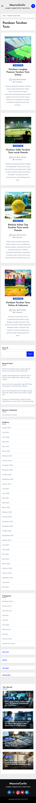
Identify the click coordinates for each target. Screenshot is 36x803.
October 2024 (6, 531)
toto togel (5, 668)
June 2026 (6, 437)
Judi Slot (5, 620)
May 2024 (5, 554)
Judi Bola (5, 615)
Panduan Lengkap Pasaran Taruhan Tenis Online (18, 72)
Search (5, 348)
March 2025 (6, 507)
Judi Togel (5, 625)
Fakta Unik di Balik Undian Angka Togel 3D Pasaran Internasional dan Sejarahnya (17, 703)
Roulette (5, 634)
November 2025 (7, 470)
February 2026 (7, 456)
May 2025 (5, 498)
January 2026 (7, 460)
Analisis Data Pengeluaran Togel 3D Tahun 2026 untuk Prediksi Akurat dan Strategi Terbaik (16, 377)
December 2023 (7, 578)
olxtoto (4, 660)
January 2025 (7, 517)
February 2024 (7, 568)
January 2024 (7, 573)
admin (14, 79)
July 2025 (5, 489)
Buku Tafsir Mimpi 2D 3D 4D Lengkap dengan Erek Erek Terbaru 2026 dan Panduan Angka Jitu (17, 393)
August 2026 (6, 428)
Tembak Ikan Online (8, 643)
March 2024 (6, 564)
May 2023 (5, 587)
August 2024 (6, 540)
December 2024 (7, 521)
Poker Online (6, 629)
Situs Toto (5, 652)
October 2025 (6, 474)
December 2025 (7, 465)
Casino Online (6, 606)
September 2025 (7, 479)
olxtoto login (6, 675)
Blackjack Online (7, 601)
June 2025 (6, 493)
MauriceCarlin (17, 5)
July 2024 (5, 545)
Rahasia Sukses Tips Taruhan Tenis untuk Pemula (18, 227)
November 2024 (7, 526)
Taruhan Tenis (18, 65)
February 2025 (7, 512)
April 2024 (5, 559)
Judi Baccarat (7, 611)
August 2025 (6, 484)
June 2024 (6, 549)
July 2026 (5, 432)
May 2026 (5, 442)
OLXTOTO (24, 799)
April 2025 (5, 503)
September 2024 (7, 535)
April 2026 (5, 446)
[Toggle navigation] (2, 6)
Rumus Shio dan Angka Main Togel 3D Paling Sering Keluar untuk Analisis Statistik (18, 744)
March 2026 (6, 451)
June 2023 (6, 582)
